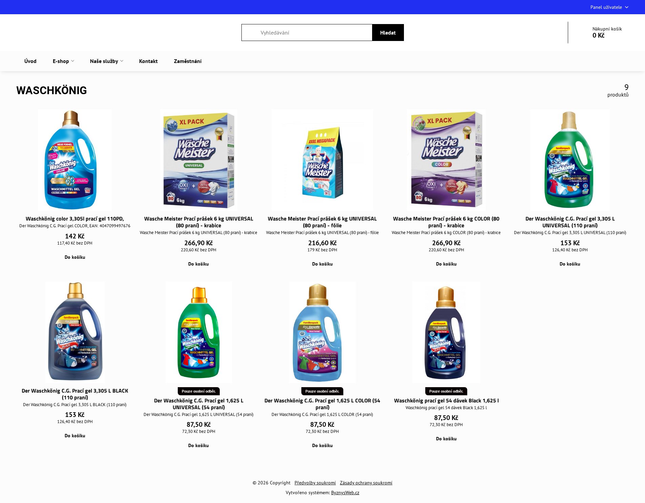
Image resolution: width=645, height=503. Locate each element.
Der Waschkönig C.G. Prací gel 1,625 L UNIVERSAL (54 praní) (198, 403)
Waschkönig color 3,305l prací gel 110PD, (75, 218)
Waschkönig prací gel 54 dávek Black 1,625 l (446, 400)
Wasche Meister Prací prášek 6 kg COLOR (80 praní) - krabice (446, 221)
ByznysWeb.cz (345, 492)
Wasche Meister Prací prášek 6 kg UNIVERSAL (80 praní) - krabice (198, 221)
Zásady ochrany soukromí (366, 483)
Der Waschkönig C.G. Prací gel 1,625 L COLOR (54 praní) (322, 403)
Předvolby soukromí (315, 483)
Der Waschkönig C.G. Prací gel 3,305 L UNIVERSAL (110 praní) (570, 221)
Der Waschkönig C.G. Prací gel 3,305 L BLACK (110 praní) (75, 393)
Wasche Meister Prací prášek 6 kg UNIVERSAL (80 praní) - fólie (322, 221)
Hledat (388, 32)
